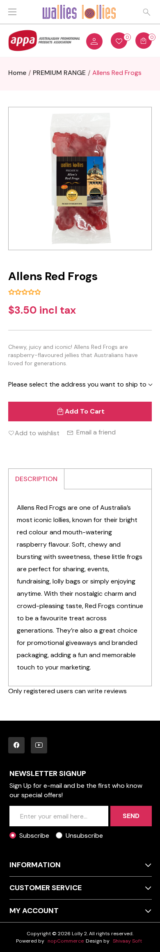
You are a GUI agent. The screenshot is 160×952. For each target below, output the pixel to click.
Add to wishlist (37, 433)
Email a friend (96, 432)
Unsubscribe (84, 835)
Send (131, 816)
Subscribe (34, 835)
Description (36, 479)
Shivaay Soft (127, 941)
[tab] (36, 479)
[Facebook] (16, 745)
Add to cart (85, 411)
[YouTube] (39, 745)
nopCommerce (66, 941)
